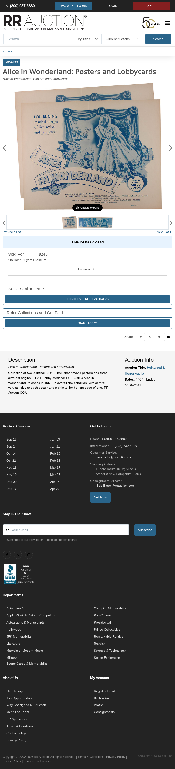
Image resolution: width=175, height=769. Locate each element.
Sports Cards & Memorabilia (26, 663)
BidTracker (101, 698)
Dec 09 (11, 481)
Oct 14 (11, 453)
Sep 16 (11, 439)
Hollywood (13, 629)
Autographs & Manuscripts (25, 622)
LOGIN (112, 6)
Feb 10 (55, 453)
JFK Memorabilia (18, 636)
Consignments (104, 712)
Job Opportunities (19, 698)
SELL (151, 6)
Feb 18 (55, 460)
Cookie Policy (16, 733)
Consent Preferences (37, 761)
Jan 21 (55, 446)
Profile (98, 705)
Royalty (99, 643)
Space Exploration (107, 657)
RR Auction (41, 757)
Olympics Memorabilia (110, 608)
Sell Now (100, 497)
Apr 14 (55, 481)
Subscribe (145, 530)
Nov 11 (11, 467)
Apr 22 (55, 489)
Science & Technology (110, 650)
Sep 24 (11, 446)
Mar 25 (55, 474)
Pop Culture (102, 615)
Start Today (87, 323)
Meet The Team (17, 712)
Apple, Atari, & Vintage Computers (30, 615)
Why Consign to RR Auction (26, 705)
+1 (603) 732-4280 (123, 446)
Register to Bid (104, 691)
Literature (13, 643)
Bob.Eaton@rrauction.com (116, 485)
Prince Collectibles (107, 629)
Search (158, 39)
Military (11, 657)
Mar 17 (55, 467)
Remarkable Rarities (108, 636)
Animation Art (16, 608)
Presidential (102, 622)
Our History (14, 691)
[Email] (168, 337)
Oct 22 (11, 460)
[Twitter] (150, 337)
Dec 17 (11, 489)
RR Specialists (16, 719)
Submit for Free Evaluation (88, 299)
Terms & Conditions (20, 726)
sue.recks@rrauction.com (115, 457)
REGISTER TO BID (73, 6)
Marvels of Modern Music (24, 650)
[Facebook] (141, 337)
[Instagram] (159, 337)
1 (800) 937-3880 (114, 439)
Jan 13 (55, 439)
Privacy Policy (16, 740)
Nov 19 (11, 474)
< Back (7, 51)
